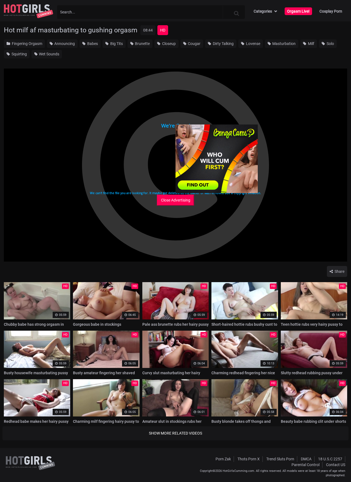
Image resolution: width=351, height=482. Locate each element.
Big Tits (116, 43)
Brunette (142, 43)
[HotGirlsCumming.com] (28, 11)
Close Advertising (175, 200)
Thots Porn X (248, 459)
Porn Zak (223, 459)
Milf (310, 43)
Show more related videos (175, 433)
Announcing (64, 43)
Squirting (19, 54)
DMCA (306, 459)
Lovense (252, 43)
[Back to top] (336, 465)
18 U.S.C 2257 (330, 459)
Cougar (193, 43)
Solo (330, 43)
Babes (92, 43)
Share (339, 271)
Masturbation (283, 43)
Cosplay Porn (330, 11)
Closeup (168, 43)
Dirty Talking (223, 43)
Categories (263, 11)
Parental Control (305, 465)
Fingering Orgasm (26, 43)
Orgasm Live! (298, 11)
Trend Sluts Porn (280, 459)
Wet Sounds (48, 54)
